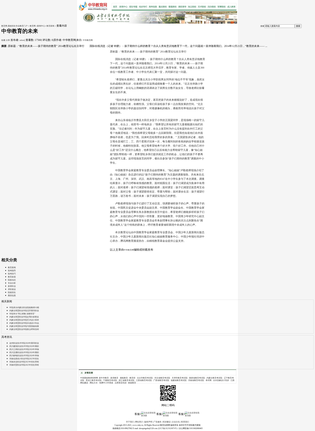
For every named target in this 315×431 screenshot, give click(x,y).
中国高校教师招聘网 (89, 378)
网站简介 (139, 422)
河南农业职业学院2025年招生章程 (24, 362)
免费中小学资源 (106, 383)
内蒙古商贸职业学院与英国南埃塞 (24, 326)
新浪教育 (114, 378)
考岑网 (208, 380)
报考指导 (12, 270)
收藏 (3, 40)
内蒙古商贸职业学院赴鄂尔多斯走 (24, 317)
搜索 (262, 26)
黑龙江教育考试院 (94, 380)
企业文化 (176, 422)
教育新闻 (50, 26)
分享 (8, 40)
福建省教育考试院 (179, 380)
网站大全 (94, 383)
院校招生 (12, 292)
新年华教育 (104, 378)
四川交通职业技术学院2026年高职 (24, 352)
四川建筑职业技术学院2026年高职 (24, 346)
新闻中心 (41, 26)
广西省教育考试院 (161, 380)
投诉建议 (167, 422)
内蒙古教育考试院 (214, 378)
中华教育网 (88, 40)
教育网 (33, 26)
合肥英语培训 (120, 383)
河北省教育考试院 (162, 378)
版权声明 (148, 422)
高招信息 (12, 295)
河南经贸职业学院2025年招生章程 (24, 365)
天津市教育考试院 (180, 378)
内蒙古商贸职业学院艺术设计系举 (24, 320)
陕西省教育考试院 (197, 378)
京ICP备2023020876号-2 (168, 428)
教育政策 (12, 277)
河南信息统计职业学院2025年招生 (24, 359)
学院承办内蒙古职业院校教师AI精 (24, 307)
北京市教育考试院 (145, 378)
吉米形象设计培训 (221, 380)
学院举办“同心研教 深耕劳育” (22, 314)
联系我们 (185, 422)
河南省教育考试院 (196, 380)
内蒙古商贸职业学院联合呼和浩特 (24, 329)
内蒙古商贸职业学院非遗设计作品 (24, 323)
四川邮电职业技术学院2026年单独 (24, 355)
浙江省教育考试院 (126, 380)
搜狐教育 (124, 378)
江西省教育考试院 (144, 380)
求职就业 (12, 289)
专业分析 (12, 283)
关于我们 (130, 422)
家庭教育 (132, 383)
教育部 (132, 378)
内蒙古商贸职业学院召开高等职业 (24, 310)
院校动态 (12, 280)
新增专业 (12, 286)
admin (22, 40)
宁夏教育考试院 (110, 380)
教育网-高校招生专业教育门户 (14, 26)
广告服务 (157, 422)
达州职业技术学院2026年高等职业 (24, 343)
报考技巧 (12, 274)
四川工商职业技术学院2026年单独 (24, 349)
